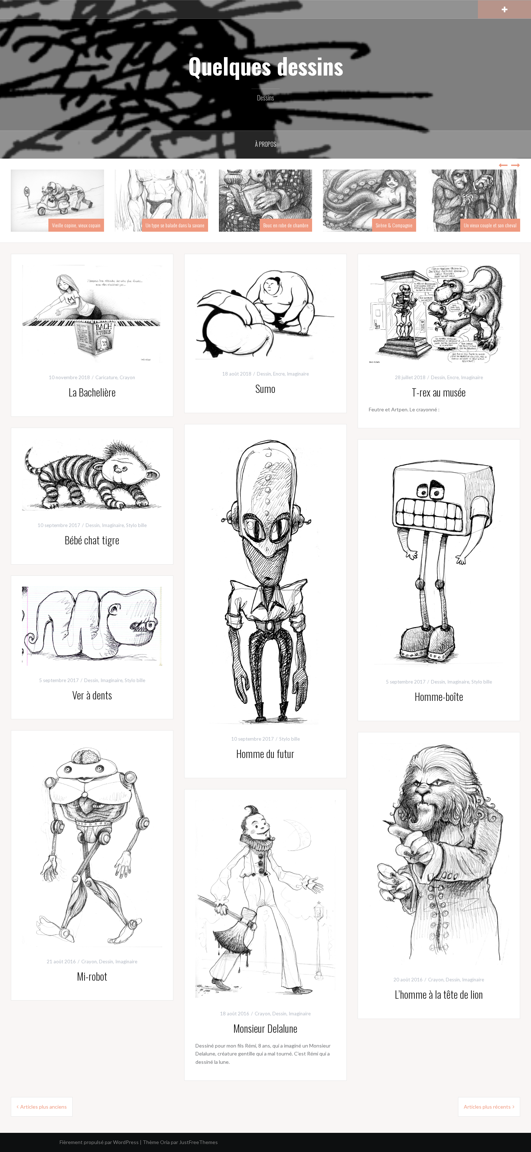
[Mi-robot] (92, 843)
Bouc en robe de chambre (285, 225)
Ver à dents (92, 695)
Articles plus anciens (43, 1107)
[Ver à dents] (92, 625)
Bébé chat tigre (92, 539)
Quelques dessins (265, 65)
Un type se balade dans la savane (175, 225)
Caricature (106, 377)
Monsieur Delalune (265, 1028)
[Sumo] (265, 311)
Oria (165, 1142)
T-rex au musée (439, 392)
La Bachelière (92, 392)
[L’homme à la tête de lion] (439, 854)
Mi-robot (92, 976)
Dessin (264, 374)
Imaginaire (298, 374)
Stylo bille (289, 739)
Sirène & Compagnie (394, 225)
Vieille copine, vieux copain (76, 225)
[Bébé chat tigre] (92, 474)
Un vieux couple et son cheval (490, 225)
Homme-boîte (439, 696)
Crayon (127, 377)
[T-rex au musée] (439, 313)
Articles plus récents (487, 1107)
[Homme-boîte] (438, 558)
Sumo (265, 388)
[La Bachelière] (92, 313)
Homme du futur (265, 753)
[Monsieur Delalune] (265, 899)
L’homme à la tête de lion (439, 994)
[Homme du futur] (265, 579)
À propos (265, 144)
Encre (279, 374)
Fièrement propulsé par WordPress (99, 1142)
